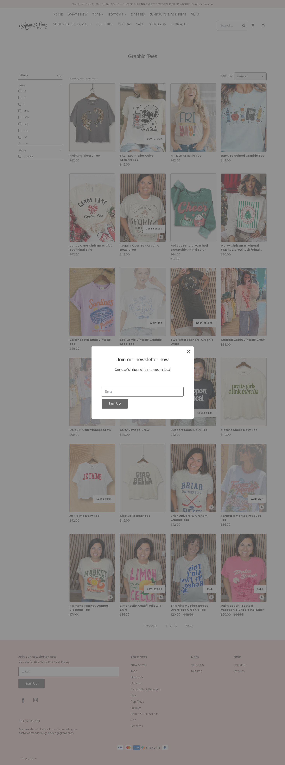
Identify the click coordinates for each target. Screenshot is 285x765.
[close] (188, 351)
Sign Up (115, 403)
